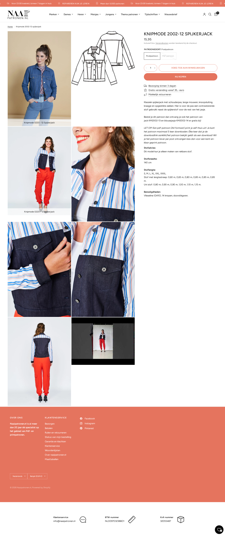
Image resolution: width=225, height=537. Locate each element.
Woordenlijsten (52, 450)
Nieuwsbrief (171, 14)
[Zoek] (210, 14)
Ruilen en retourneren (55, 432)
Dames (67, 14)
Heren (81, 14)
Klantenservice (52, 446)
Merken (53, 14)
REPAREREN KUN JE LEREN (71, 3)
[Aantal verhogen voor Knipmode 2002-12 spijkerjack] (154, 67)
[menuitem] (54, 14)
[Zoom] (65, 38)
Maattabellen (51, 459)
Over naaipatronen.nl (55, 454)
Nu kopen (180, 76)
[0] (215, 14)
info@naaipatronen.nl (64, 521)
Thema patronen (129, 14)
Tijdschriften (151, 14)
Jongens (109, 14)
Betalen (48, 428)
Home (10, 27)
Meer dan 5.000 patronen (108, 3)
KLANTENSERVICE (56, 418)
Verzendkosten (162, 43)
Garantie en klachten (55, 441)
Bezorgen (49, 423)
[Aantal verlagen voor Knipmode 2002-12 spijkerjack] (146, 67)
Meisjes (94, 14)
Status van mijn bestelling (58, 437)
